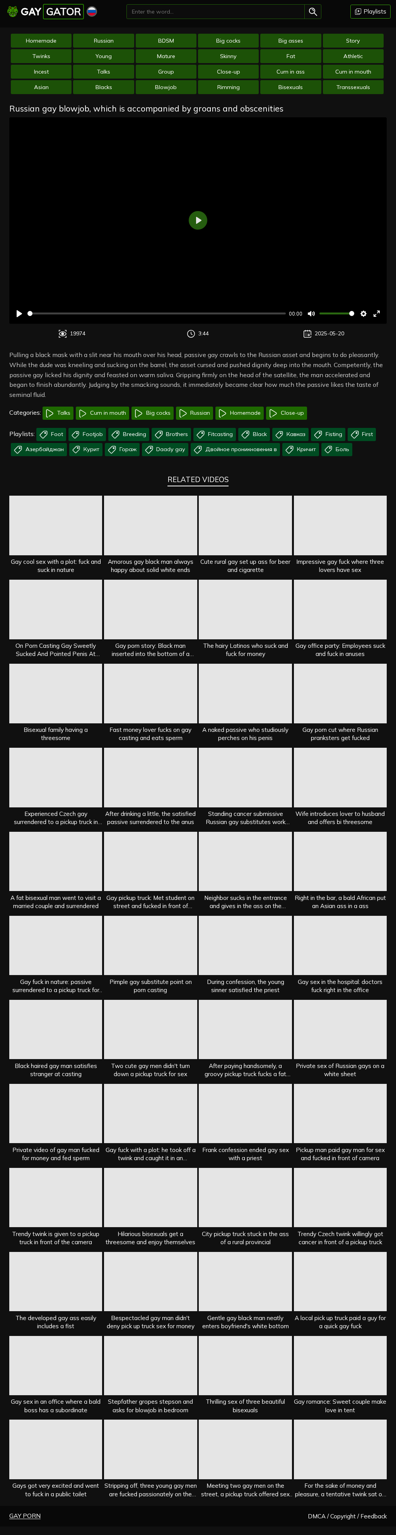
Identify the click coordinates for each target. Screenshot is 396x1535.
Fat (291, 56)
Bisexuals (290, 87)
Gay (51, 11)
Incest (41, 71)
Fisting (333, 434)
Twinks (41, 56)
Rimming (228, 87)
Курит (90, 449)
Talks (103, 71)
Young (104, 56)
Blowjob (166, 87)
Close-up (228, 71)
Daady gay (170, 449)
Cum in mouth (353, 71)
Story (353, 40)
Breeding (133, 434)
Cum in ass (291, 71)
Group (166, 71)
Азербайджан (44, 449)
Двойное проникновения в (240, 449)
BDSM (166, 40)
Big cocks (228, 40)
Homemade (41, 40)
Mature (166, 56)
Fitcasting (220, 434)
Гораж (127, 449)
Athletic (353, 56)
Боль (341, 449)
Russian (104, 40)
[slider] (156, 313)
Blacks (104, 87)
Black (259, 434)
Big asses (290, 40)
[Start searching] (312, 11)
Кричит (305, 449)
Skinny (228, 56)
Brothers (176, 434)
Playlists (374, 11)
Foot (56, 434)
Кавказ (295, 434)
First (366, 434)
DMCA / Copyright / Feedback (347, 1516)
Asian (41, 87)
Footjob (92, 434)
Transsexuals (353, 87)
